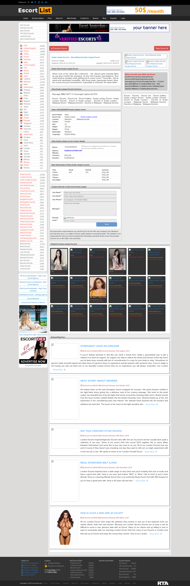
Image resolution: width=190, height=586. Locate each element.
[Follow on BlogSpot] (39, 2)
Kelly (52, 271)
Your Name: (56, 192)
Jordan (26, 115)
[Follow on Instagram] (29, 2)
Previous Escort (60, 48)
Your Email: (56, 196)
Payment (66, 583)
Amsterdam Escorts (27, 191)
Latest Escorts (25, 36)
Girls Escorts (24, 25)
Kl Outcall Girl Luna (154, 311)
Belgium (27, 101)
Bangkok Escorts (26, 199)
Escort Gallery (55, 583)
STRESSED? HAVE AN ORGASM (99, 346)
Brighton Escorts (26, 241)
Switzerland (28, 134)
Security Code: (55, 219)
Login (123, 18)
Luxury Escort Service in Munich (33, 302)
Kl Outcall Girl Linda (76, 285)
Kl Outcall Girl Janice (135, 314)
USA (25, 68)
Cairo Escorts (25, 269)
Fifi (130, 255)
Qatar (26, 62)
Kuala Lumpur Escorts (28, 180)
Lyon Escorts (25, 252)
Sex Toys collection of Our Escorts (101, 430)
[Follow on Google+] (46, 2)
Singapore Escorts (27, 230)
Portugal (27, 121)
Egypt (26, 112)
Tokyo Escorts (25, 266)
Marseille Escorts (26, 258)
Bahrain (27, 159)
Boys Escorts (25, 31)
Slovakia (27, 157)
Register (113, 18)
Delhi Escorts (25, 247)
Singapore (28, 123)
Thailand (27, 90)
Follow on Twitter (29, 565)
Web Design (71, 18)
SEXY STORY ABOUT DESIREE (98, 380)
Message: (56, 209)
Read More (58, 369)
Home (25, 18)
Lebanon (27, 79)
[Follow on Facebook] (35, 2)
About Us (59, 18)
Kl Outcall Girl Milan (115, 285)
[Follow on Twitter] (32, 2)
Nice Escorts (24, 260)
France (26, 51)
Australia (27, 126)
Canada (27, 148)
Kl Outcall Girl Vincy (76, 314)
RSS (134, 583)
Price (50, 18)
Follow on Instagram (31, 563)
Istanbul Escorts (26, 183)
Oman (26, 96)
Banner (95, 18)
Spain (26, 76)
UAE (25, 46)
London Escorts (26, 177)
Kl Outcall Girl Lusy (96, 299)
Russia (26, 71)
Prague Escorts (26, 210)
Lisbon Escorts (25, 235)
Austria (26, 118)
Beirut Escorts (25, 244)
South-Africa (28, 143)
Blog (104, 18)
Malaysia (27, 82)
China (26, 98)
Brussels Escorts (26, 263)
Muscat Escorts (25, 208)
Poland (26, 73)
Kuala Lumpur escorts (89, 117)
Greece (26, 57)
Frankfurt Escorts (26, 216)
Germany (27, 59)
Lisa (91, 255)
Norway (26, 168)
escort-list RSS (29, 575)
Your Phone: (57, 199)
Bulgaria (27, 93)
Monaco (27, 162)
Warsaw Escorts (26, 227)
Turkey (26, 54)
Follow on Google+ (31, 572)
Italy (25, 109)
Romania (27, 104)
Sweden (27, 154)
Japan (26, 107)
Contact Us (84, 18)
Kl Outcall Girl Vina (57, 311)
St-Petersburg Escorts (28, 238)
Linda (72, 255)
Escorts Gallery (38, 18)
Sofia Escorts (25, 205)
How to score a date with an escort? (101, 513)
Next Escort (161, 48)
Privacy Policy (52, 572)
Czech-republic (29, 65)
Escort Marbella (33, 299)
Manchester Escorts (27, 213)
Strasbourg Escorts (27, 255)
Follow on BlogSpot (30, 570)
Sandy (111, 271)
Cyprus (26, 132)
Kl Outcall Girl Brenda (58, 285)
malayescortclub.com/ (73, 151)
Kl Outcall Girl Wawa (96, 314)
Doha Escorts (25, 197)
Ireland (26, 165)
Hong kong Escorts (27, 222)
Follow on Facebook (30, 568)
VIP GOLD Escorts (27, 33)
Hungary (27, 137)
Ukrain (26, 151)
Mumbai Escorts (26, 249)
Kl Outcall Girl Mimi (135, 283)
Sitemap (127, 583)
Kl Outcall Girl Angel (115, 314)
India (25, 84)
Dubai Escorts (25, 174)
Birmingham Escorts (27, 202)
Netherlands (28, 87)
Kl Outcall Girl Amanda (155, 257)
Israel (26, 146)
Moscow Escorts (26, 224)
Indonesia (27, 129)
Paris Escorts (25, 188)
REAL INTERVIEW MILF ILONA (98, 462)
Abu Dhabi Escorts (27, 185)
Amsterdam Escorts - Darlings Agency (33, 295)
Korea (26, 140)
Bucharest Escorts (27, 219)
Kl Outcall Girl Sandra (155, 285)
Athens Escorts (25, 194)
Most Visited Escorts (27, 39)
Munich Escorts (26, 233)
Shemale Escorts (26, 28)
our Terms (52, 570)
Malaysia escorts (83, 119)
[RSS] (42, 2)
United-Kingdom (30, 48)
